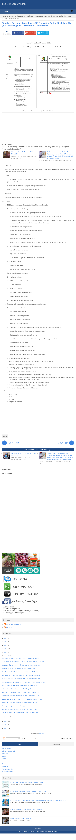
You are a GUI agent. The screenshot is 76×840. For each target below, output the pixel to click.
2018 (6, 725)
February (7, 655)
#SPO (5, 436)
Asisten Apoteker (7, 771)
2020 (6, 721)
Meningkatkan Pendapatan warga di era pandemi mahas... (21, 675)
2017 (6, 728)
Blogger (41, 734)
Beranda (38, 828)
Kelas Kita (5, 754)
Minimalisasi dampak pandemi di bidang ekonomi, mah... (21, 689)
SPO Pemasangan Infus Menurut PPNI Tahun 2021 (23, 454)
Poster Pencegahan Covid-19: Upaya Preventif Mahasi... (20, 702)
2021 (6, 652)
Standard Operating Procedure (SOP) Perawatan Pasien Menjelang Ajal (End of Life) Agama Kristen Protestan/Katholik (35, 147)
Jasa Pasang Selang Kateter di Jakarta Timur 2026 (26, 782)
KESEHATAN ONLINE (14, 4)
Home (4, 16)
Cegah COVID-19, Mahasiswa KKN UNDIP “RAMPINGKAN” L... (22, 713)
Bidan (4, 759)
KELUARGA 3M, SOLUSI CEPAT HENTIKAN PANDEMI (18, 668)
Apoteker (5, 766)
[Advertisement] (38, 127)
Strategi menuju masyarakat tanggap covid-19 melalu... (20, 706)
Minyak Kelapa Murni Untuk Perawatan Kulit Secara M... (20, 692)
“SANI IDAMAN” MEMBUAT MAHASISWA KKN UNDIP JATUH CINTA (23, 682)
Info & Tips (5, 756)
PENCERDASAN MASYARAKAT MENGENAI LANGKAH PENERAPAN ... (24, 662)
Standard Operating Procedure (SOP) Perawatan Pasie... (20, 658)
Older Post (65, 442)
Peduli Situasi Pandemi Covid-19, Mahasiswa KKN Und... (20, 672)
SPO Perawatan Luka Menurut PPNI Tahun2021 (22, 153)
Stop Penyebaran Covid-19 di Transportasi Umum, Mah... (21, 665)
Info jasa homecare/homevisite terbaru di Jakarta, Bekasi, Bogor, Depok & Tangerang (38, 800)
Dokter (4, 761)
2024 (6, 642)
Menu (6, 11)
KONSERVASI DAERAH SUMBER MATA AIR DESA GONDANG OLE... (23, 679)
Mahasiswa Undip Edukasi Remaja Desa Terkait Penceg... (21, 709)
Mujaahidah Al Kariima (13, 624)
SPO (8, 16)
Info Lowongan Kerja (9, 751)
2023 (6, 645)
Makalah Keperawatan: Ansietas (20, 818)
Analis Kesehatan (7, 769)
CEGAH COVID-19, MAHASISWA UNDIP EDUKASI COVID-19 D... (22, 699)
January (7, 717)
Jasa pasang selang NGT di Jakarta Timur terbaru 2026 (28, 791)
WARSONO (9, 627)
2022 (6, 649)
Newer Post (11, 442)
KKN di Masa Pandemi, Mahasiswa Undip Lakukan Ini (19, 685)
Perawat (4, 764)
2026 (6, 638)
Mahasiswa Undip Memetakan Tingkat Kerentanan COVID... (21, 696)
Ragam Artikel (6, 748)
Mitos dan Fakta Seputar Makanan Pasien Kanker (26, 809)
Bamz (55, 831)
